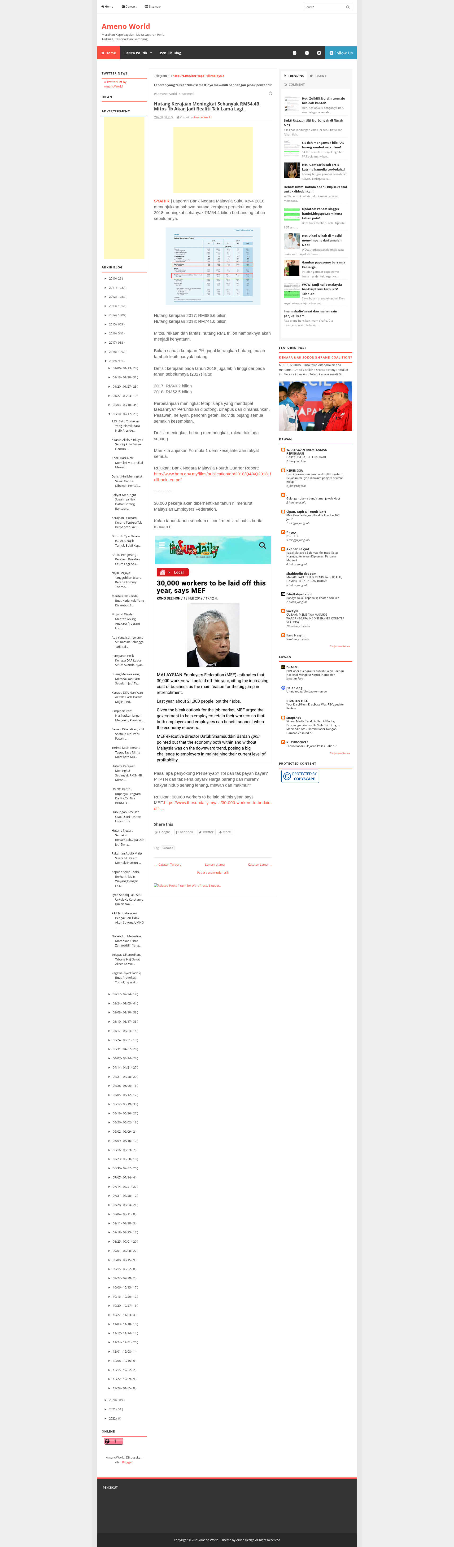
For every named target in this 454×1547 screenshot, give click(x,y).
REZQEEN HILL (297, 701)
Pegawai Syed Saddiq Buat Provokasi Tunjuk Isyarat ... (126, 977)
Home (109, 6)
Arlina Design (245, 1540)
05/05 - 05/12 (122, 1095)
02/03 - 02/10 (122, 405)
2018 (112, 352)
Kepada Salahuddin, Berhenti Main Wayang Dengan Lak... (126, 879)
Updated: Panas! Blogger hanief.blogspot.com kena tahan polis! (322, 213)
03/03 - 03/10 (122, 1012)
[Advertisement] (124, 188)
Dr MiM (291, 667)
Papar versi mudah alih (213, 872)
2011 (112, 287)
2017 (112, 342)
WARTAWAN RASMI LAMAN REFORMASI (306, 451)
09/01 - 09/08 (122, 1251)
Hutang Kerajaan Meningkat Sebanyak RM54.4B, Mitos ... (127, 773)
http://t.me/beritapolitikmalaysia (198, 76)
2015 (112, 324)
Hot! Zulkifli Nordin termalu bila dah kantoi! (323, 100)
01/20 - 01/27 (122, 386)
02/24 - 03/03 (122, 1003)
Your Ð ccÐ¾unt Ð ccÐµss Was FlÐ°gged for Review (315, 706)
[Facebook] (295, 53)
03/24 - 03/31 (122, 1040)
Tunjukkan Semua (340, 646)
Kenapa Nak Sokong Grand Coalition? (315, 357)
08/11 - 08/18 (122, 1223)
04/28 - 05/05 (122, 1085)
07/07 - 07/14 (122, 1177)
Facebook (185, 832)
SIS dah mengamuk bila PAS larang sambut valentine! (323, 144)
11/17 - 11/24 (122, 1333)
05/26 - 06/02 (122, 1122)
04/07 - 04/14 (122, 1058)
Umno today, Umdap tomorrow (306, 691)
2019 (112, 361)
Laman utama (215, 864)
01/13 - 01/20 (122, 377)
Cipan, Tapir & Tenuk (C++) (306, 511)
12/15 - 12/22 (122, 1370)
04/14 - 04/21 (122, 1067)
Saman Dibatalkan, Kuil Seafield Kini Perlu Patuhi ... (128, 734)
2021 (112, 1409)
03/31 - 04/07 (122, 1049)
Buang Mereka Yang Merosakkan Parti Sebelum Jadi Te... (126, 678)
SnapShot (293, 717)
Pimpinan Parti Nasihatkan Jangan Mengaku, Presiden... (128, 715)
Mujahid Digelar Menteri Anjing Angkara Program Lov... (126, 621)
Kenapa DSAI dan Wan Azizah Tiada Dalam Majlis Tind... (127, 697)
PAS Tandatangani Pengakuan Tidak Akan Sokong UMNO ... (128, 920)
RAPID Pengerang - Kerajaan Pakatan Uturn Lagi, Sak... (126, 559)
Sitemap (154, 6)
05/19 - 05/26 (122, 1113)
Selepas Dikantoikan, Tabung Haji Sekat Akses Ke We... (126, 959)
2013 (112, 306)
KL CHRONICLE (297, 742)
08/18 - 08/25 (122, 1232)
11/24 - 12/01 (122, 1342)
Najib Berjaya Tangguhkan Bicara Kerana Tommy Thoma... (126, 580)
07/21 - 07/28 (122, 1195)
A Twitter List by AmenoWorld (115, 84)
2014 (112, 315)
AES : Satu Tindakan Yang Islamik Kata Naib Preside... (126, 426)
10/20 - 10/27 (122, 1305)
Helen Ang (294, 688)
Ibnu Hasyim (296, 635)
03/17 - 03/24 (122, 1031)
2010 (112, 278)
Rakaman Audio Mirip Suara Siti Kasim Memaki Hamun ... (127, 858)
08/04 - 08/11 (122, 1214)
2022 (112, 1418)
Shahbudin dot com (301, 573)
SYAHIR (162, 201)
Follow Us (343, 53)
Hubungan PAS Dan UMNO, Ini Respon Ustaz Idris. (126, 816)
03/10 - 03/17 (122, 1021)
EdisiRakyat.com (299, 594)
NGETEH (292, 536)
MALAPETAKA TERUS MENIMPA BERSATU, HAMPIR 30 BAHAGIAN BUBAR (314, 579)
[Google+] (307, 53)
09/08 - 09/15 (122, 1260)
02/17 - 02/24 (122, 994)
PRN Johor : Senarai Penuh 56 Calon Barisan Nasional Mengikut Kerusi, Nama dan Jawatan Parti (315, 674)
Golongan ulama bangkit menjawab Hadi (313, 498)
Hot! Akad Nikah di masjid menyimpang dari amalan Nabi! (322, 240)
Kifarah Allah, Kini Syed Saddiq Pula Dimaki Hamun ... (127, 444)
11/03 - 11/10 (122, 1324)
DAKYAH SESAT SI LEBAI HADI (306, 457)
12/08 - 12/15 (122, 1361)
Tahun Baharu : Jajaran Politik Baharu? (311, 746)
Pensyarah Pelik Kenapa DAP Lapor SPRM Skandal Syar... (128, 660)
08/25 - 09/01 (122, 1241)
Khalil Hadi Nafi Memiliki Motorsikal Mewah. (127, 462)
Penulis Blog (170, 53)
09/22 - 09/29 (122, 1278)
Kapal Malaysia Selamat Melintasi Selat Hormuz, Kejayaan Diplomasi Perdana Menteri (312, 556)
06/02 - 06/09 (122, 1131)
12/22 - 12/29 (122, 1379)
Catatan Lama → (260, 864)
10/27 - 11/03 (122, 1315)
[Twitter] (319, 53)
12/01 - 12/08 (122, 1351)
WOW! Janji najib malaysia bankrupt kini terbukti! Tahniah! (322, 289)
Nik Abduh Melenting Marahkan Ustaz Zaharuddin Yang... (126, 940)
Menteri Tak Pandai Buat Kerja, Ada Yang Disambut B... (128, 600)
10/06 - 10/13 (122, 1287)
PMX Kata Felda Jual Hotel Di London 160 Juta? (313, 517)
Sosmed (167, 848)
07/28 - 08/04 (122, 1205)
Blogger (127, 1462)
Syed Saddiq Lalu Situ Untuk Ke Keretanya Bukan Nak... (127, 899)
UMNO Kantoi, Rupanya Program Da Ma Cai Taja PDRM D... (126, 796)
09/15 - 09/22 (122, 1269)
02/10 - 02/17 (122, 414)
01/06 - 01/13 (122, 368)
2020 (112, 1400)
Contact (131, 6)
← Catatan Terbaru (167, 864)
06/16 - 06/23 (122, 1150)
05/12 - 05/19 (122, 1104)
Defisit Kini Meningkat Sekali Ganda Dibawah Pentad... (127, 481)
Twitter (207, 832)
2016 (112, 333)
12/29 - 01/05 (122, 1388)
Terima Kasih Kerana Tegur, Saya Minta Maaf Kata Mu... (126, 752)
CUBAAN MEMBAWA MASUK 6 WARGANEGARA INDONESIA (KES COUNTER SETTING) (315, 618)
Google (164, 832)
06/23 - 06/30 (122, 1159)
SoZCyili (292, 611)
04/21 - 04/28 (122, 1076)
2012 (112, 296)
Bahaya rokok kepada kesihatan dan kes (312, 598)
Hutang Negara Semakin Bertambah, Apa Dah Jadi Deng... (128, 837)
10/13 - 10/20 (122, 1296)
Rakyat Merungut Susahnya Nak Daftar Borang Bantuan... (124, 502)
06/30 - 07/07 (122, 1168)
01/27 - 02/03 (122, 396)
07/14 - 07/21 (122, 1186)
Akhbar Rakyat (297, 549)
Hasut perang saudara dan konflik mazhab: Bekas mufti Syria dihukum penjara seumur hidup (314, 478)
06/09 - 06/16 (122, 1141)
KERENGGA (294, 470)
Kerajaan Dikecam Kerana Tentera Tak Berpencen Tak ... (127, 522)
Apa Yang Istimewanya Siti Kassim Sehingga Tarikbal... (128, 642)
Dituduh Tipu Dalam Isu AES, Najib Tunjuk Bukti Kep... (126, 541)
